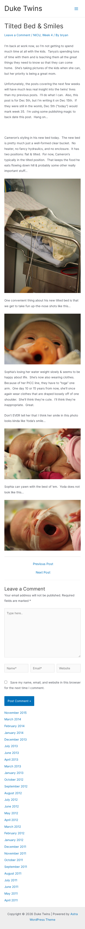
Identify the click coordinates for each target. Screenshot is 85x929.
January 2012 (13, 840)
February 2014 (14, 726)
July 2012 (11, 799)
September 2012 (15, 786)
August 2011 (12, 873)
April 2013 (11, 759)
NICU (37, 35)
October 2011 (13, 860)
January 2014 (14, 732)
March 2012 (12, 826)
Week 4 (47, 35)
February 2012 (14, 833)
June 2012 (11, 806)
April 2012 (11, 820)
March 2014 (12, 719)
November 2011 (15, 853)
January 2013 (14, 773)
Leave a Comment (17, 35)
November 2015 (15, 712)
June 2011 (11, 886)
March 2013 (12, 766)
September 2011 (15, 866)
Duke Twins (23, 8)
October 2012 (13, 779)
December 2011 (15, 846)
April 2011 (11, 900)
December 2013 (15, 739)
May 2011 (11, 893)
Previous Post (43, 564)
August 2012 (13, 793)
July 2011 (10, 880)
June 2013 (11, 753)
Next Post (43, 572)
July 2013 (11, 746)
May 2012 (11, 813)
